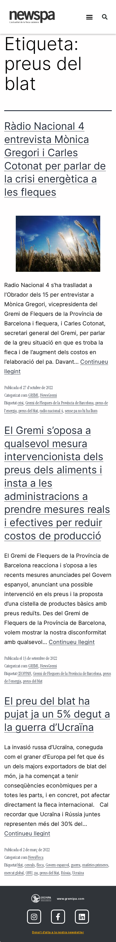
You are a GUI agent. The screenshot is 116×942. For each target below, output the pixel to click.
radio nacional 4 (51, 411)
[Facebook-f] (58, 917)
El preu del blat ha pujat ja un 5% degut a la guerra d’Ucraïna (57, 714)
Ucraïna (78, 873)
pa (36, 873)
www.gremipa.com (70, 898)
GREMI (33, 396)
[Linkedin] (82, 917)
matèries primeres (95, 865)
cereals (29, 865)
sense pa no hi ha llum (81, 411)
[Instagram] (34, 917)
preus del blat (28, 411)
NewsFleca (35, 858)
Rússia (65, 873)
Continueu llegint (72, 642)
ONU (29, 873)
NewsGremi (48, 396)
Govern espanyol (57, 865)
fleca (40, 865)
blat (20, 865)
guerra (75, 865)
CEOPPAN (24, 674)
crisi (20, 403)
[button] (89, 17)
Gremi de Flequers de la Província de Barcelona (59, 403)
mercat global (14, 873)
